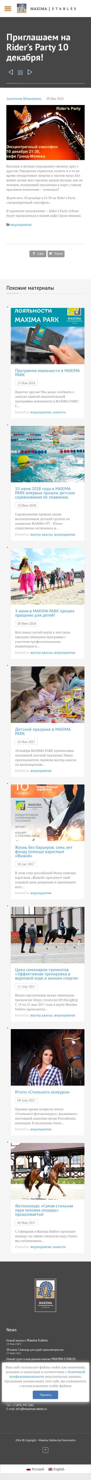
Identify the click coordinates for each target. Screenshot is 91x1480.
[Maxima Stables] (48, 8)
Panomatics (69, 1440)
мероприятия (21, 224)
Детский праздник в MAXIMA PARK (42, 731)
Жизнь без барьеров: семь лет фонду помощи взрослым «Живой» (44, 852)
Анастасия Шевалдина (23, 98)
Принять (45, 1394)
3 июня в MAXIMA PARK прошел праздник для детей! (44, 613)
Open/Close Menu (8, 8)
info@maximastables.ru (31, 1409)
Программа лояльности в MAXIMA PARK (47, 372)
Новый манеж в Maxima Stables (27, 1340)
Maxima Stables (48, 1440)
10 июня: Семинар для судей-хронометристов (34, 1349)
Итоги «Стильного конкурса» (42, 1092)
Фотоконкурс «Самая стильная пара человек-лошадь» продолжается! (44, 1210)
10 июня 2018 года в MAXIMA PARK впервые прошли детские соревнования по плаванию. (45, 493)
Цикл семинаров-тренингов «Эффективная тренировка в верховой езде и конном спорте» (47, 974)
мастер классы (41, 534)
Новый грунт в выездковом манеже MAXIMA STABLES (41, 1359)
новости (59, 412)
